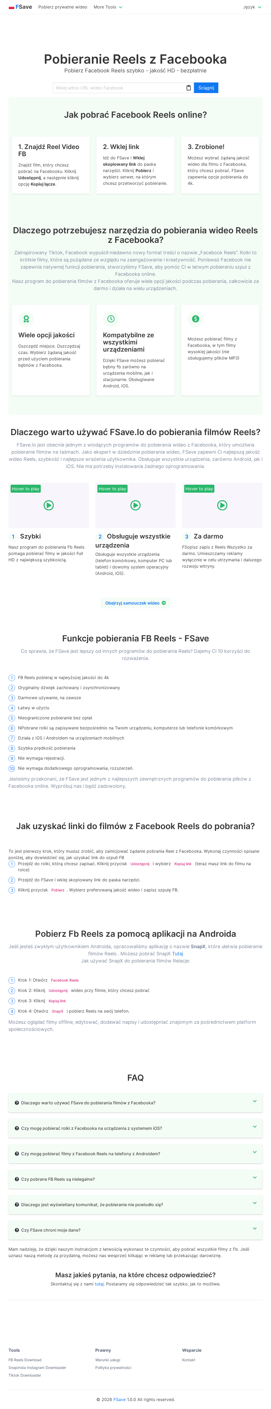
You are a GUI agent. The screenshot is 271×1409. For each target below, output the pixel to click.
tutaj (99, 1284)
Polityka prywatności (113, 1367)
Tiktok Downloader (24, 1375)
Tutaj (177, 953)
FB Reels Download (25, 1360)
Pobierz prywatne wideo (62, 7)
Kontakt (188, 1360)
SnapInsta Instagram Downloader (37, 1367)
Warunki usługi (107, 1360)
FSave (120, 1399)
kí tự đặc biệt (63, 1315)
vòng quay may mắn (26, 1315)
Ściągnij (206, 87)
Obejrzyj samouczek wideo (132, 603)
